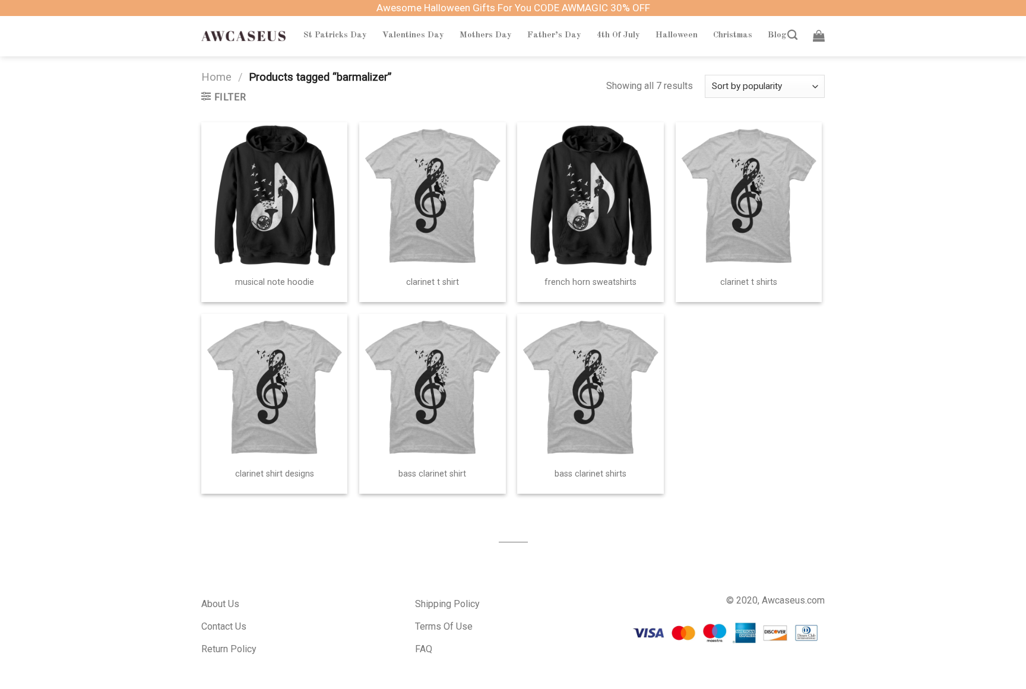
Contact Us (223, 626)
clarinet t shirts (748, 282)
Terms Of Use (444, 626)
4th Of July (618, 35)
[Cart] (819, 36)
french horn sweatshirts (590, 282)
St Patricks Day (335, 35)
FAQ (423, 649)
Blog (777, 35)
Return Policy (228, 649)
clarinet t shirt (432, 282)
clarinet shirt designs (274, 474)
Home (216, 77)
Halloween (677, 35)
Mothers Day (486, 35)
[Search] (792, 35)
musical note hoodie (274, 282)
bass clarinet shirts (590, 474)
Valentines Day (413, 35)
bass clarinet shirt (432, 474)
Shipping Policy (447, 603)
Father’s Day (554, 35)
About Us (220, 603)
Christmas (732, 35)
